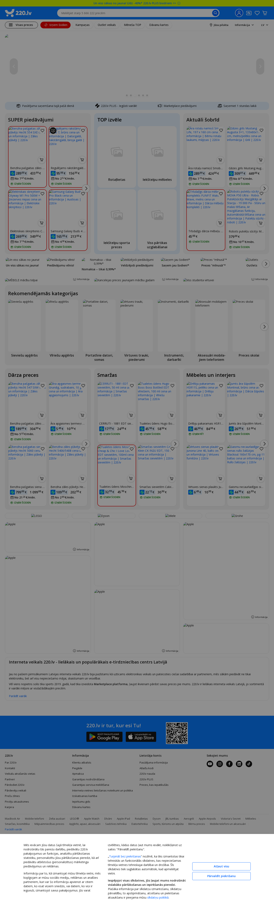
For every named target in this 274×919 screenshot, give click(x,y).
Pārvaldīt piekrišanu (221, 876)
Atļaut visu (221, 866)
